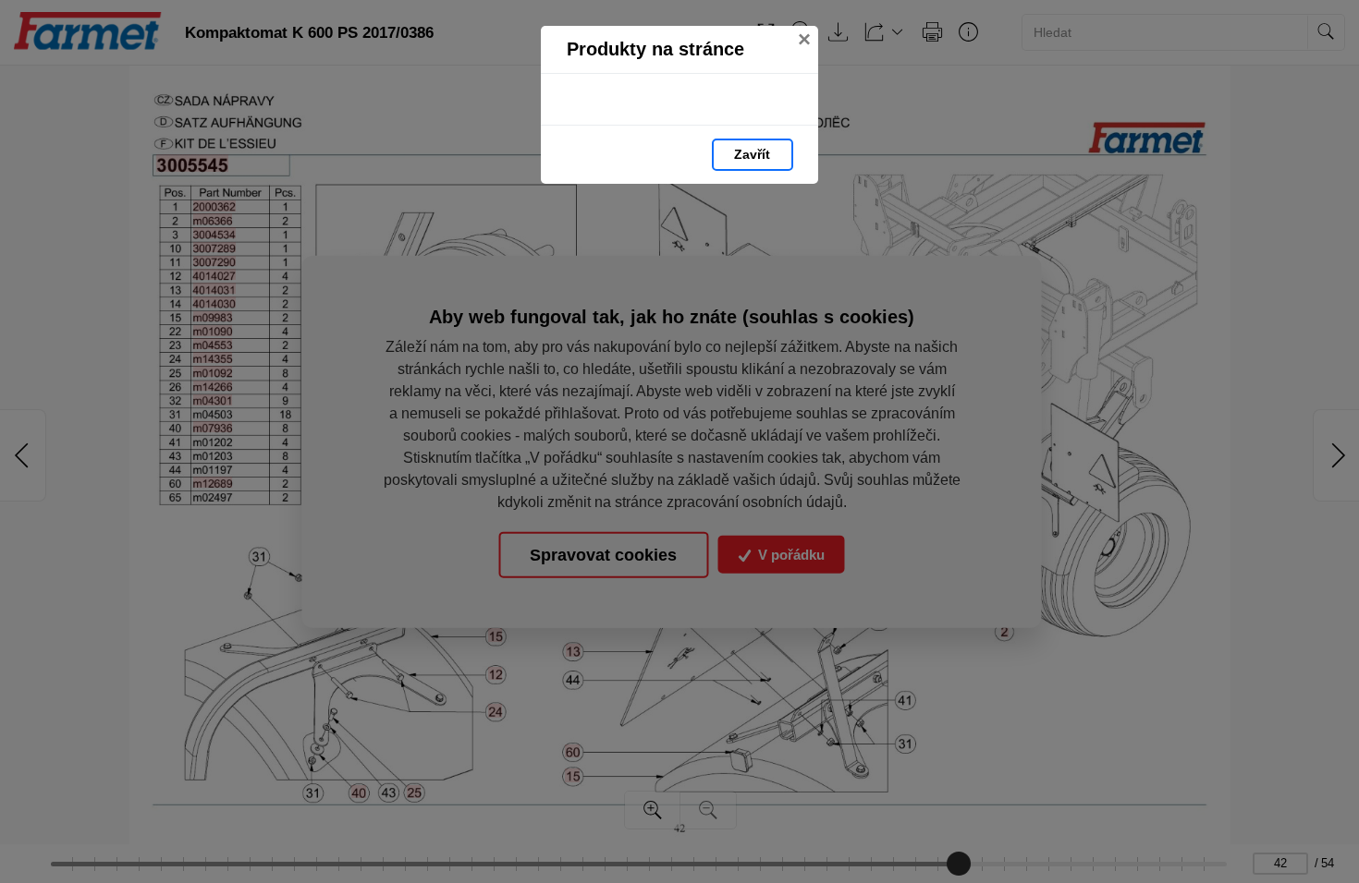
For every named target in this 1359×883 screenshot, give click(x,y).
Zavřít (752, 154)
